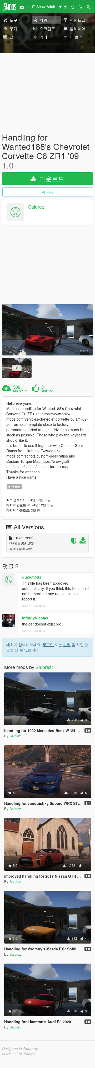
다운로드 (50, 178)
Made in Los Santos (18, 1053)
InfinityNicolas (35, 617)
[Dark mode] (80, 6)
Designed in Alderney (20, 1048)
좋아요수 (47, 390)
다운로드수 (20, 390)
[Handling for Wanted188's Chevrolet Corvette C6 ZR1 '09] (47, 329)
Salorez (36, 206)
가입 (67, 644)
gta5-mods (31, 577)
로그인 (48, 644)
